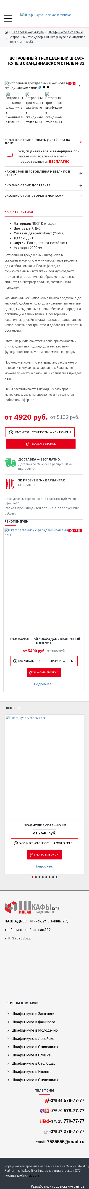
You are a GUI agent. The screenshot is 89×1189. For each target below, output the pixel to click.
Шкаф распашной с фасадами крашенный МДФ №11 (44, 641)
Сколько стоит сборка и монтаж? (34, 196)
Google (34, 1175)
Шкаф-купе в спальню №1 (45, 825)
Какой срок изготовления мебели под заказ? (37, 173)
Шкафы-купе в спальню (65, 32)
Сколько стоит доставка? (27, 185)
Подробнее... (43, 684)
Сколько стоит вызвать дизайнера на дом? (37, 141)
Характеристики (19, 212)
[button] (9, 86)
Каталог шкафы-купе (28, 32)
